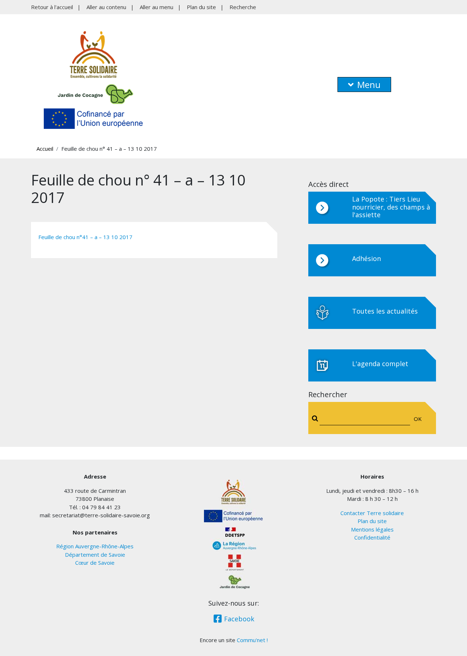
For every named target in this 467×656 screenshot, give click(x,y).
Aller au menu (156, 7)
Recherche (242, 7)
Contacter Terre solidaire (372, 513)
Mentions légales (372, 529)
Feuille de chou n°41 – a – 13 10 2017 (85, 237)
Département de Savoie (95, 554)
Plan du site (201, 7)
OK (418, 418)
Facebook (238, 618)
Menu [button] (369, 84)
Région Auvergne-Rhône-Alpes (95, 546)
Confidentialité (372, 537)
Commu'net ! (252, 640)
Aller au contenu (106, 7)
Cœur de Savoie (95, 562)
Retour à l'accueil (52, 7)
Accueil (44, 148)
